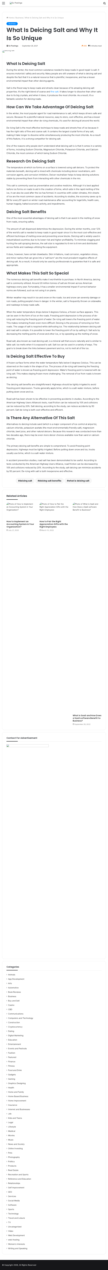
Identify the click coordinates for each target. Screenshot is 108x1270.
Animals (11, 975)
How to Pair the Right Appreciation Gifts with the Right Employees (54, 524)
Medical (11, 1131)
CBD (10, 1009)
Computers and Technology (20, 1018)
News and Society (16, 1144)
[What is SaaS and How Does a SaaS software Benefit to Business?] (87, 608)
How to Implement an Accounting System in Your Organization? (20, 524)
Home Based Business (18, 1096)
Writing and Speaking (17, 1248)
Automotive (13, 988)
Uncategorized (14, 1227)
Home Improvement (17, 1101)
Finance (11, 1061)
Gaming (11, 1079)
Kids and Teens (15, 1118)
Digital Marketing (15, 1035)
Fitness (11, 1066)
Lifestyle (12, 1127)
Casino (11, 1005)
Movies (11, 1135)
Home (11, 18)
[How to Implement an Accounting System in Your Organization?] (20, 511)
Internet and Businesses (19, 1109)
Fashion (11, 1053)
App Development (16, 979)
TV (9, 1222)
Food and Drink (15, 1070)
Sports (11, 1209)
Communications (15, 1014)
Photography (14, 1157)
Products (12, 1166)
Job (9, 1114)
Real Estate (13, 1170)
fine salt (54, 91)
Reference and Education (19, 1179)
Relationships (14, 1183)
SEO (10, 1192)
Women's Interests (16, 1244)
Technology (13, 1214)
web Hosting (13, 1240)
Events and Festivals (17, 1048)
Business (19, 18)
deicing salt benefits (50, 480)
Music (11, 1140)
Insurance (12, 1105)
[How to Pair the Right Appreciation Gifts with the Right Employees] (54, 511)
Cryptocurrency (15, 1027)
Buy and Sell (13, 1001)
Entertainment (14, 1044)
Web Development (16, 1235)
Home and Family (16, 1092)
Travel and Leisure (16, 1218)
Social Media (14, 1200)
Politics (11, 1161)
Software (12, 1205)
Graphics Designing (17, 1083)
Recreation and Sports (18, 1174)
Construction (14, 1022)
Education (12, 1040)
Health (11, 1088)
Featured (12, 1057)
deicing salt (26, 480)
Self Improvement (16, 1187)
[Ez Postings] (16, 3)
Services (12, 1196)
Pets (10, 1153)
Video (10, 1231)
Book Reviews (14, 992)
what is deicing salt (78, 480)
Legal (10, 1122)
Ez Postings (13, 46)
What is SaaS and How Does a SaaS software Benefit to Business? (87, 718)
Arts (10, 983)
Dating (11, 1031)
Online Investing (15, 1148)
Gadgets (12, 1074)
